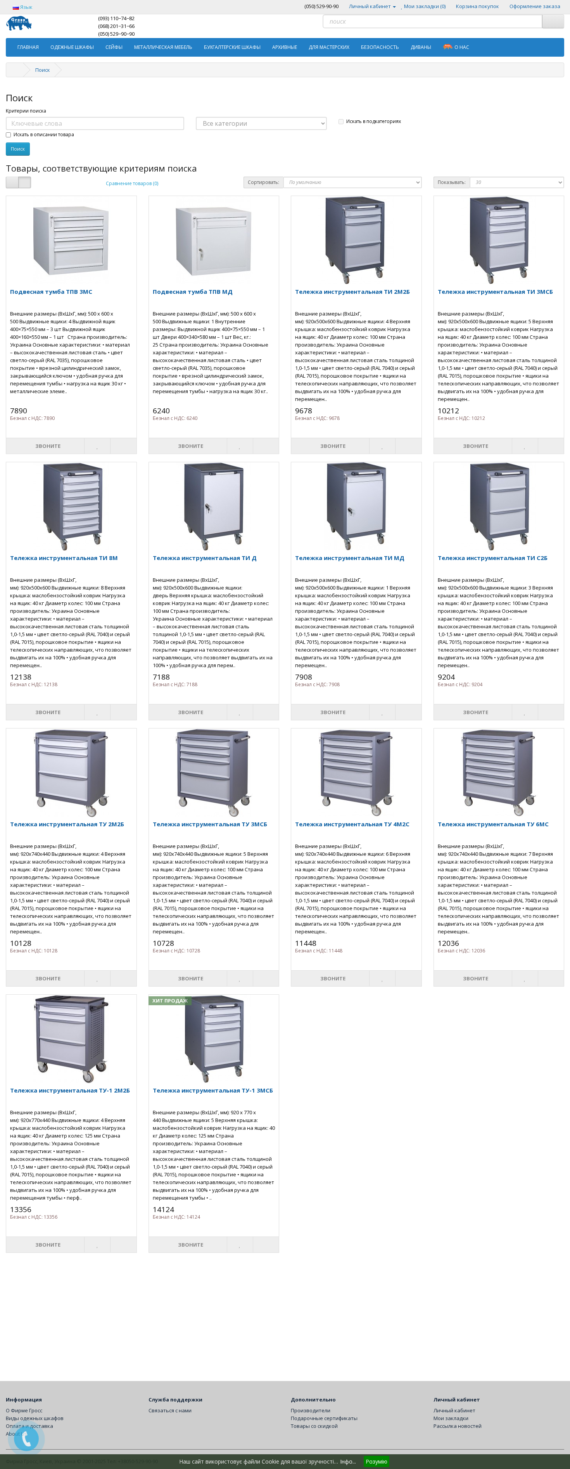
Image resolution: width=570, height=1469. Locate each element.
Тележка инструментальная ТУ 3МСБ (210, 824)
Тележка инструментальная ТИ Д (205, 558)
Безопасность (380, 47)
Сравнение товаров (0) (132, 183)
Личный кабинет (454, 1410)
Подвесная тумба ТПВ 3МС (51, 291)
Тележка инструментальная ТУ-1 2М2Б (70, 1090)
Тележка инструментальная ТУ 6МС (493, 824)
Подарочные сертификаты (324, 1418)
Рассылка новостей (458, 1425)
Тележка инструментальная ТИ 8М (64, 558)
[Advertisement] (238, 1315)
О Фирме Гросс (24, 1410)
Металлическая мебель (163, 47)
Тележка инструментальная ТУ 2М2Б (67, 824)
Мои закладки (451, 1418)
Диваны (421, 47)
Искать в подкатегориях (373, 121)
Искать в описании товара (44, 134)
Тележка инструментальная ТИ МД (349, 558)
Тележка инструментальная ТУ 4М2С (352, 824)
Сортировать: (263, 182)
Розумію (376, 1461)
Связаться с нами (170, 1410)
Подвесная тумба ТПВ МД (193, 291)
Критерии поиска (26, 111)
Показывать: (452, 182)
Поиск (42, 69)
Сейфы (114, 47)
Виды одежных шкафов (35, 1418)
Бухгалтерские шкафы (232, 47)
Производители (310, 1410)
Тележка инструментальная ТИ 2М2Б (352, 291)
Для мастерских (329, 47)
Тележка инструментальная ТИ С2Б (493, 558)
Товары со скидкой (314, 1425)
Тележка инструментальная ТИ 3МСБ (495, 291)
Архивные (284, 47)
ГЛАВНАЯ (28, 47)
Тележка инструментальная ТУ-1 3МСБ (213, 1090)
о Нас (461, 47)
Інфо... (348, 1461)
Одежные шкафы (72, 47)
